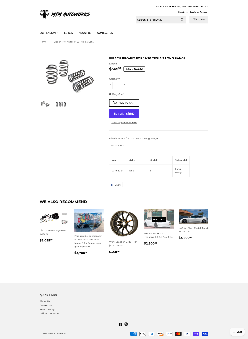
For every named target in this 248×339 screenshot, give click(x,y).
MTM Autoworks (57, 333)
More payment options (124, 122)
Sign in (181, 12)
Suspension (48, 32)
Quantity (114, 78)
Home (43, 41)
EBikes (68, 32)
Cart (201, 19)
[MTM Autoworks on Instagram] (126, 324)
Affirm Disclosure (49, 313)
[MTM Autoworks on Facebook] (120, 324)
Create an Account (199, 12)
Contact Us (105, 32)
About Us (85, 32)
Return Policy (47, 309)
